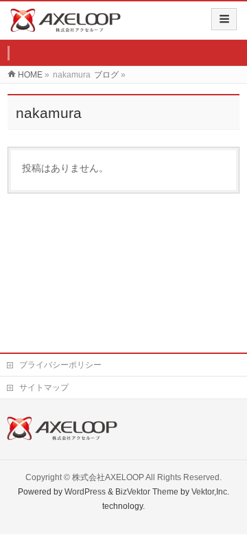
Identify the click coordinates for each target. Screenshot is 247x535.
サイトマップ (44, 387)
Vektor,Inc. (210, 492)
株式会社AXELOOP (108, 477)
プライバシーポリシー (60, 365)
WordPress (85, 492)
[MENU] (224, 19)
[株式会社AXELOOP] (65, 25)
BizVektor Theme (146, 492)
